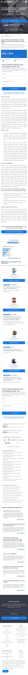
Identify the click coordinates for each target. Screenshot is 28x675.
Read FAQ (14, 613)
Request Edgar (14, 342)
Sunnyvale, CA (17, 488)
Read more (20, 519)
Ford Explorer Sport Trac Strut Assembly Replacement (12, 477)
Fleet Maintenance (7, 632)
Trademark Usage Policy (21, 634)
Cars (7, 638)
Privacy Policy (21, 632)
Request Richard (14, 280)
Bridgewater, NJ (18, 495)
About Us (7, 628)
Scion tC (5, 490)
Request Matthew (14, 310)
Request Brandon (14, 370)
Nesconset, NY (15, 497)
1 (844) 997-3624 (7, 610)
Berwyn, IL (20, 492)
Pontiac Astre (6, 488)
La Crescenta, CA (17, 487)
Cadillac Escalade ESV (8, 500)
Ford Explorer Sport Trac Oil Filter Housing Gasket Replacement (12, 456)
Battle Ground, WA (17, 502)
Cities (7, 636)
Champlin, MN (17, 493)
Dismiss (5, 671)
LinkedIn (21, 655)
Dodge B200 (5, 487)
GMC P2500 (5, 502)
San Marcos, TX (21, 500)
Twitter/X (21, 657)
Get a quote (14, 21)
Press (7, 630)
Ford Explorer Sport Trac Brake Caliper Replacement (11, 474)
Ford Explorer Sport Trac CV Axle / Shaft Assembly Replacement (12, 462)
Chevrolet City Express (8, 492)
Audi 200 (5, 497)
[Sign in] (26, 2)
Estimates (7, 640)
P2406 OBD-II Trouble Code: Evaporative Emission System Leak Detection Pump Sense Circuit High (12, 539)
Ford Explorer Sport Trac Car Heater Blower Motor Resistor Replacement (13, 480)
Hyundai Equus (6, 495)
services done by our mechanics (15, 427)
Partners (7, 644)
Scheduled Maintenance (7, 642)
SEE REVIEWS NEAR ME (14, 258)
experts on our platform (13, 432)
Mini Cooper (5, 498)
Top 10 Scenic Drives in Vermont (11, 511)
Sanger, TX (15, 498)
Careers (7, 634)
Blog (7, 646)
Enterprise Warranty (21, 630)
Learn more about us (14, 446)
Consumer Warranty (21, 628)
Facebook (21, 653)
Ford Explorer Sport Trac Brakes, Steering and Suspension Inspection (13, 453)
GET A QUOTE (14, 618)
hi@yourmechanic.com (19, 610)
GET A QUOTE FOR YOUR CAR (14, 231)
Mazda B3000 (6, 493)
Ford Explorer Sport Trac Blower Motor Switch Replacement (13, 459)
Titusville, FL (14, 490)
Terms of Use (21, 636)
